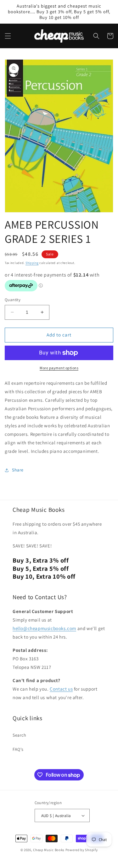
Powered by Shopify (81, 850)
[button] (8, 36)
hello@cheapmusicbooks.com (44, 628)
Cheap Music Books (49, 850)
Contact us (61, 689)
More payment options (59, 367)
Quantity (12, 299)
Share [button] (18, 470)
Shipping (32, 263)
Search (19, 735)
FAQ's (18, 749)
